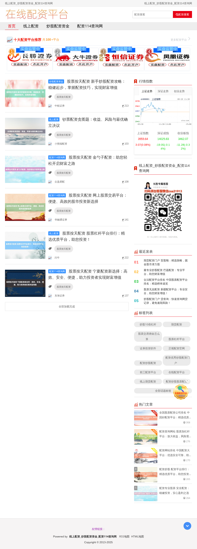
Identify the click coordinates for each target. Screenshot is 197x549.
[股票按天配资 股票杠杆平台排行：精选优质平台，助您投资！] (25, 245)
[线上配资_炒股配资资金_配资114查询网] (36, 14)
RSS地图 (124, 536)
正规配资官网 (177, 348)
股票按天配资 (64, 97)
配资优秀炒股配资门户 (177, 360)
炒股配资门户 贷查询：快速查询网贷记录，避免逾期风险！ (166, 301)
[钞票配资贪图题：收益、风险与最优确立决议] (25, 131)
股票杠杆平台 (177, 339)
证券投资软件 (148, 348)
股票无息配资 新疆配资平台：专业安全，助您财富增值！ (166, 291)
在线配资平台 (177, 372)
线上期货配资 (148, 381)
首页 (12, 26)
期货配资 (176, 324)
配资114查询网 (90, 26)
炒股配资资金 (57, 26)
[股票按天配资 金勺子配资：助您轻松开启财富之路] (25, 169)
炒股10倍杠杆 (148, 324)
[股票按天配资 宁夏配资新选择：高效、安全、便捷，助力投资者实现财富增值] (25, 283)
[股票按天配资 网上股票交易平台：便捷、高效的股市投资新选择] (25, 207)
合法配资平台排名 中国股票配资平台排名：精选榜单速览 (166, 281)
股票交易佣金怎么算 (149, 336)
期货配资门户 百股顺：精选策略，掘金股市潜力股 (166, 262)
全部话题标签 (163, 390)
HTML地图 (137, 536)
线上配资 (31, 26)
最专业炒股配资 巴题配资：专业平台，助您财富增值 (164, 272)
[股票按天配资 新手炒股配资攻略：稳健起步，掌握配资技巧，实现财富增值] (25, 93)
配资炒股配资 (148, 363)
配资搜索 (183, 14)
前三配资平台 (148, 372)
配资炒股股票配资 (176, 381)
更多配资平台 (179, 39)
